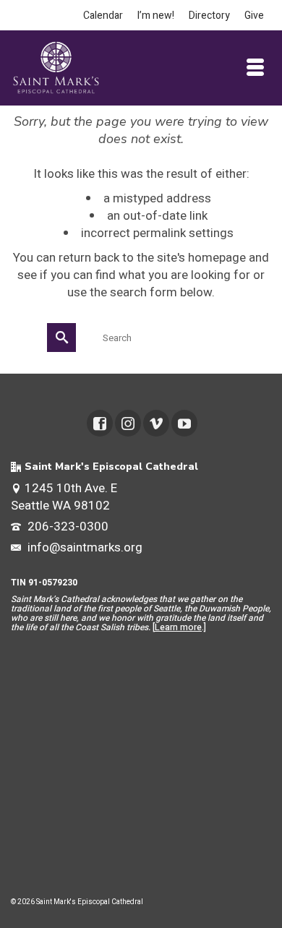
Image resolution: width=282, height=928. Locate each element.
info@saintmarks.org (83, 547)
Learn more (178, 627)
